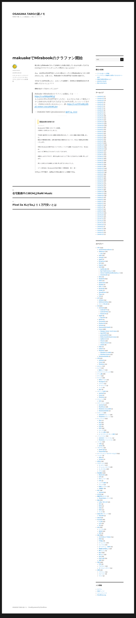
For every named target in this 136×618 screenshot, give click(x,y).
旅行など (101, 554)
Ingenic (101, 265)
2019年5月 (100, 182)
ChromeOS (102, 321)
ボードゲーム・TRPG (105, 547)
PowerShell (102, 451)
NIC (100, 422)
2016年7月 (100, 228)
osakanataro (16, 70)
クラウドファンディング (103, 372)
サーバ (99, 376)
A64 (101, 253)
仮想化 (99, 461)
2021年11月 (100, 123)
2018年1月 (100, 211)
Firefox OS (102, 323)
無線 (98, 500)
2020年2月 (100, 164)
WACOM (101, 515)
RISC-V (101, 286)
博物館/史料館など (104, 548)
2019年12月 (100, 168)
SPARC (101, 290)
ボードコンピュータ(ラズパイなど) (106, 453)
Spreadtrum (102, 292)
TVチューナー (102, 479)
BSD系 (101, 319)
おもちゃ (99, 366)
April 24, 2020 (71, 112)
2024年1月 (100, 106)
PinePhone (102, 407)
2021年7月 (100, 131)
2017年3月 (100, 221)
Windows (101, 350)
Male (100, 457)
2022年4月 (100, 114)
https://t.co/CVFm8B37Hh (77, 104)
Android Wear (104, 312)
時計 (98, 490)
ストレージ (100, 399)
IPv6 (100, 420)
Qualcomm (102, 282)
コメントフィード (102, 593)
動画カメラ (102, 370)
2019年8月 (100, 176)
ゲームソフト (102, 543)
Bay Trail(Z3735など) (106, 271)
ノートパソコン (101, 436)
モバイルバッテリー (104, 568)
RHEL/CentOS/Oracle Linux (108, 337)
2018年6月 (100, 203)
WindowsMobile (103, 356)
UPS (100, 481)
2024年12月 (100, 98)
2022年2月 (100, 118)
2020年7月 (100, 155)
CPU (98, 247)
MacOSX (102, 317)
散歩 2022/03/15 (102, 83)
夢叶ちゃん (102, 550)
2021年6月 (100, 133)
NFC (100, 504)
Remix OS (103, 314)
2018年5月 (100, 205)
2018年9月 (100, 197)
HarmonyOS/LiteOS (104, 327)
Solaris (101, 348)
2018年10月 (100, 195)
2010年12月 (100, 234)
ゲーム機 (99, 374)
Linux (100, 329)
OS (98, 306)
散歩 (100, 552)
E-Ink (100, 521)
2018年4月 (100, 207)
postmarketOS (104, 335)
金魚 (100, 556)
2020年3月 (100, 162)
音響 (98, 570)
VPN (100, 426)
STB (98, 358)
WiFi (100, 428)
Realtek (101, 284)
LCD (13, 75)
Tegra (100, 294)
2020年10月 (100, 149)
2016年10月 (100, 224)
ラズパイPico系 (103, 304)
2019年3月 (100, 186)
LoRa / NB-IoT (103, 502)
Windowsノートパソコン (106, 440)
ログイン (99, 589)
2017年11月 (100, 213)
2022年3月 (100, 116)
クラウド (101, 383)
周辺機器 (99, 473)
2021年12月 (100, 122)
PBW (100, 539)
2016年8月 (100, 226)
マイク (100, 576)
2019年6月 (100, 180)
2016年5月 (100, 232)
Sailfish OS (103, 339)
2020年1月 (100, 166)
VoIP (100, 424)
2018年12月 (100, 191)
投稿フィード (100, 591)
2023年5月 (100, 110)
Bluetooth (102, 475)
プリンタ (101, 484)
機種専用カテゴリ (102, 496)
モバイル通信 (102, 432)
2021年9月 (100, 127)
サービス (99, 378)
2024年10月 (100, 100)
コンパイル (102, 545)
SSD (100, 401)
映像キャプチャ (103, 486)
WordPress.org (101, 595)
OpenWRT (103, 333)
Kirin (100, 277)
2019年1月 (100, 189)
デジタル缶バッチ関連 (103, 73)
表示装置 (99, 519)
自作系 (100, 446)
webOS (102, 345)
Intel (100, 267)
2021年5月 (100, 135)
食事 (100, 560)
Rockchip (101, 288)
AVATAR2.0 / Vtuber (105, 537)
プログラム (100, 447)
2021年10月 (100, 125)
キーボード (19, 75)
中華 (100, 444)
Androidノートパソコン (105, 438)
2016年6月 (100, 230)
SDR (100, 508)
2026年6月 (100, 96)
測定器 (100, 531)
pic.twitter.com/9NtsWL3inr (46, 107)
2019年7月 (100, 178)
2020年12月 (100, 145)
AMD (100, 255)
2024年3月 (100, 104)
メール (100, 387)
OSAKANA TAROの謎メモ (28, 13)
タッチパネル (23, 77)
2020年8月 (100, 153)
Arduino (101, 300)
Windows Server (105, 354)
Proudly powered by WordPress (37, 607)
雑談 (98, 535)
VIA (100, 296)
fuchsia (101, 325)
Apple (100, 259)
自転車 (99, 517)
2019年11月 (100, 170)
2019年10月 (100, 172)
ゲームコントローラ (104, 467)
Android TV (103, 310)
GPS (100, 477)
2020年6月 (100, 156)
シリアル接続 (102, 482)
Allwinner (102, 251)
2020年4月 (100, 160)
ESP (100, 263)
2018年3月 (100, 209)
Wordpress (102, 381)
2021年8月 (100, 129)
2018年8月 (100, 199)
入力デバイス (20, 79)
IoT (98, 298)
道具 (98, 527)
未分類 (99, 494)
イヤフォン (102, 572)
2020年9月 (100, 151)
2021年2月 (100, 141)
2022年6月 (100, 112)
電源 (98, 562)
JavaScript (102, 449)
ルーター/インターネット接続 (107, 434)
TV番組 (101, 541)
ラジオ (100, 512)
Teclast (101, 459)
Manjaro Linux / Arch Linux (108, 331)
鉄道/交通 (101, 558)
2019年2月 (100, 188)
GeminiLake (103, 275)
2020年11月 (100, 147)
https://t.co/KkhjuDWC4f (45, 96)
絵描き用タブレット (102, 514)
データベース (102, 385)
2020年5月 (100, 158)
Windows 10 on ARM (105, 409)
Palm (100, 347)
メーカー (99, 455)
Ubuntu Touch (104, 343)
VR (99, 525)
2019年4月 (100, 184)
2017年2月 (100, 223)
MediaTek (102, 279)
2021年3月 (100, 139)
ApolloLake (103, 269)
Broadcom (102, 261)
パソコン (99, 442)
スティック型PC (101, 391)
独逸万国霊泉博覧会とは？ (104, 79)
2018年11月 (100, 193)
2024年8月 (100, 102)
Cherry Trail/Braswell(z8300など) (110, 273)
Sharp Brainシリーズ (105, 498)
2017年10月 (100, 215)
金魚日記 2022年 (101, 81)
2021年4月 (100, 137)
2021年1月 (100, 143)
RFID (100, 506)
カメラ (99, 368)
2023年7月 (100, 108)
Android (101, 308)
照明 (100, 533)
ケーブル (101, 529)
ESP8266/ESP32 (103, 302)
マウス (14, 79)
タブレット (100, 413)
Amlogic (101, 257)
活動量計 (101, 488)
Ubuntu (102, 341)
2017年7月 (100, 219)
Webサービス (102, 380)
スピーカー (102, 574)
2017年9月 (100, 217)
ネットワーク (100, 418)
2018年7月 (100, 201)
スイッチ (101, 430)
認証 (100, 389)
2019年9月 (100, 174)
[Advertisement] (68, 42)
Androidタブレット (104, 414)
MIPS (100, 280)
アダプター (102, 566)
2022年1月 (100, 120)
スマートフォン (101, 403)
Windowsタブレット (104, 416)
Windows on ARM (105, 352)
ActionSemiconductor (105, 249)
